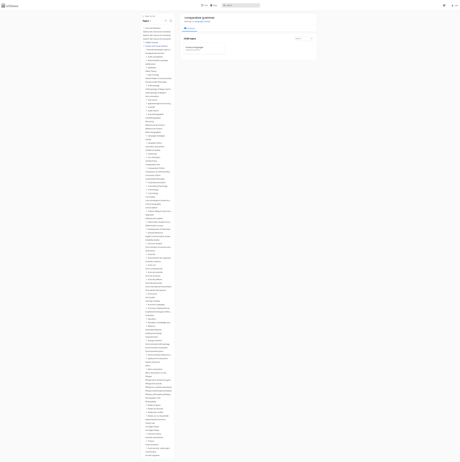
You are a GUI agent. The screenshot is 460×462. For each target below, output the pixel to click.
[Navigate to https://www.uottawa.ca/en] (9, 5)
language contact (202, 21)
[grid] (248, 49)
